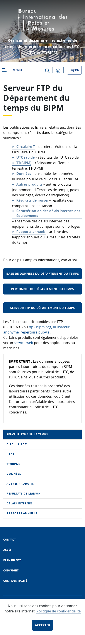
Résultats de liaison (32, 200)
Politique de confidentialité (58, 611)
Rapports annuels (31, 231)
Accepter (42, 625)
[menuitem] (42, 434)
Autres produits (29, 184)
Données (23, 173)
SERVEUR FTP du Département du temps (42, 308)
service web (23, 342)
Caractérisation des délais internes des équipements (48, 213)
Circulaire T (25, 146)
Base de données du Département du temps (42, 273)
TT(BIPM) (23, 162)
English (74, 70)
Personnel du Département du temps (42, 289)
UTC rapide (25, 157)
